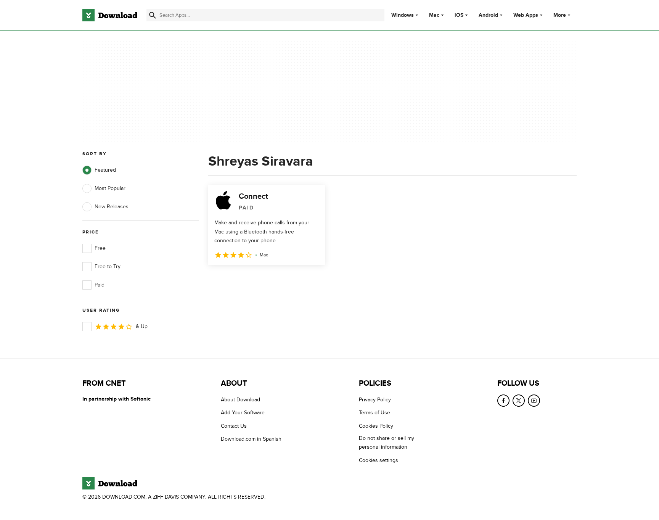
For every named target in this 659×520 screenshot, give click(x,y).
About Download (240, 399)
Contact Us (234, 426)
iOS (459, 15)
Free (100, 248)
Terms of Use (374, 412)
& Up (142, 326)
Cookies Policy (376, 426)
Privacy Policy (375, 399)
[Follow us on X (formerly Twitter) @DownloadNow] (519, 400)
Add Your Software (243, 412)
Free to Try (108, 266)
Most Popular (110, 188)
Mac (434, 15)
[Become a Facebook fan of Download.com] (503, 400)
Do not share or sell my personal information (386, 442)
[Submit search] (152, 15)
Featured (105, 170)
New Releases (112, 206)
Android (488, 15)
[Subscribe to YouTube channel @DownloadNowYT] (534, 400)
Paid (99, 285)
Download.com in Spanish (251, 439)
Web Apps (525, 15)
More (559, 15)
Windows (402, 15)
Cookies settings (378, 460)
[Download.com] (109, 15)
